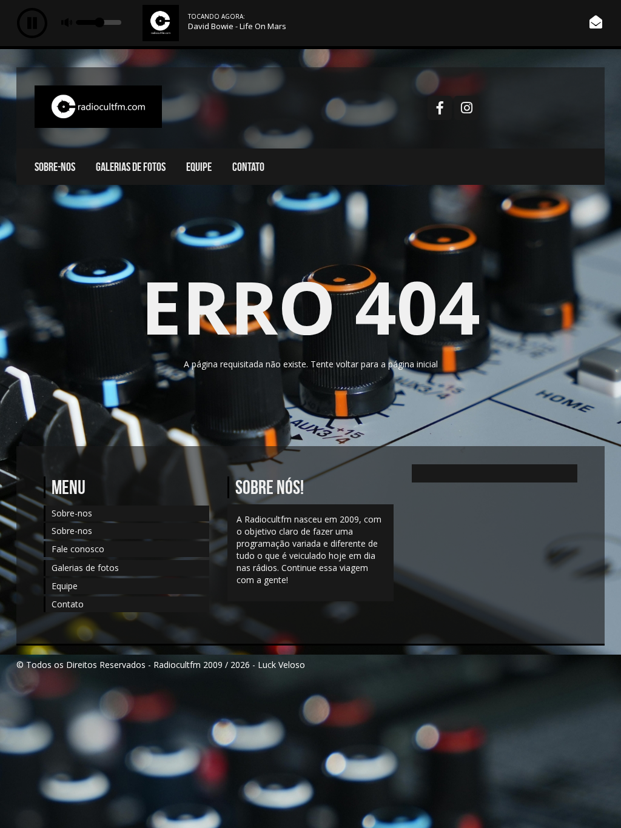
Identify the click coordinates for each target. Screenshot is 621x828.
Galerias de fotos (131, 166)
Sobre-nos (55, 166)
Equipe (199, 166)
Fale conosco (78, 549)
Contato (248, 166)
